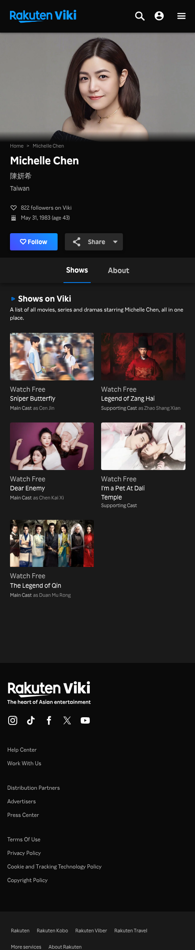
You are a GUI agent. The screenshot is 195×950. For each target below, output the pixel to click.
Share (96, 241)
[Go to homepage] (43, 15)
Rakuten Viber (91, 930)
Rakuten (20, 930)
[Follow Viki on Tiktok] (30, 723)
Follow (37, 241)
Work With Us (24, 763)
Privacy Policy (24, 852)
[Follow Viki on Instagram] (12, 723)
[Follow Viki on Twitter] (67, 723)
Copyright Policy (27, 880)
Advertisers (21, 801)
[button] (181, 16)
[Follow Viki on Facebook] (49, 723)
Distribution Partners (33, 787)
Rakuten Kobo (52, 930)
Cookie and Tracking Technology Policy (54, 866)
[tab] (77, 270)
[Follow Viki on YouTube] (85, 723)
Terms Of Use (23, 839)
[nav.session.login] (159, 16)
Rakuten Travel (130, 930)
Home (17, 146)
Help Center (22, 749)
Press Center (23, 814)
